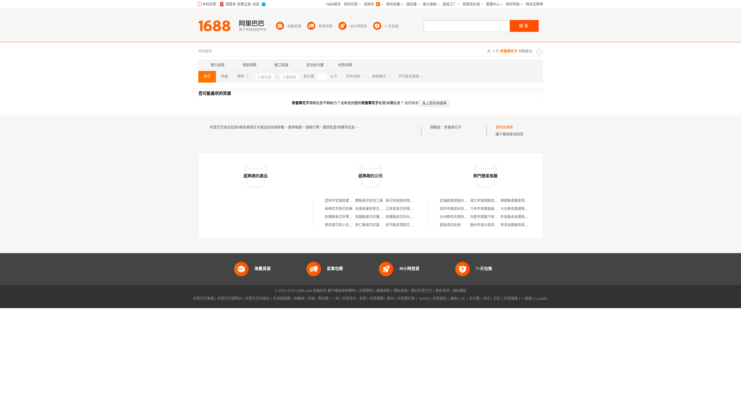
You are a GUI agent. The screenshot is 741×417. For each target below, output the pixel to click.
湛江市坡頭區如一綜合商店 (491, 201)
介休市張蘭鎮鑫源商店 (487, 209)
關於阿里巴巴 (421, 291)
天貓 (311, 299)
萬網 (453, 299)
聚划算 (323, 299)
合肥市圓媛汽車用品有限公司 (492, 217)
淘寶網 (299, 299)
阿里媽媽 (377, 299)
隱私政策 (401, 291)
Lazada (541, 299)
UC (463, 299)
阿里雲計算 (406, 299)
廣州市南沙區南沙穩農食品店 (492, 225)
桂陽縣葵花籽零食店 (340, 217)
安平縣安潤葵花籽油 (401, 225)
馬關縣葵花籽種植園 (370, 217)
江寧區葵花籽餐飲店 (401, 209)
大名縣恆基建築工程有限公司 (523, 209)
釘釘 (497, 299)
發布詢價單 (504, 127)
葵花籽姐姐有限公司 (401, 201)
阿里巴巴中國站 (257, 299)
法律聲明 (366, 291)
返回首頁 (412, 103)
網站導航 (460, 291)
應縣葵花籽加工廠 (369, 201)
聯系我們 (442, 291)
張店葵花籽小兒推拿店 (342, 225)
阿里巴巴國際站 (229, 299)
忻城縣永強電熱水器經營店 (521, 217)
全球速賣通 (281, 299)
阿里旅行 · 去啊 (354, 299)
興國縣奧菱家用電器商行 (519, 201)
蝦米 (390, 299)
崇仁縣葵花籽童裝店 (370, 225)
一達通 (526, 299)
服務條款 (383, 291)
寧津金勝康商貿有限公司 (519, 225)
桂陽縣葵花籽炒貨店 (401, 217)
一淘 (335, 299)
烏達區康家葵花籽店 (370, 209)
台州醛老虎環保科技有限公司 (462, 217)
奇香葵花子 (452, 127)
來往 (486, 299)
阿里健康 (511, 299)
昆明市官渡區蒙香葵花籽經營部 (349, 201)
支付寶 (474, 299)
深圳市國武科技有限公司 (459, 209)
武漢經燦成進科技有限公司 (460, 201)
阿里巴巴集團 (203, 299)
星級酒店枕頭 (450, 225)
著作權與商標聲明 (341, 291)
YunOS (423, 299)
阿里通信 (440, 299)
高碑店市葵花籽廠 (339, 209)
